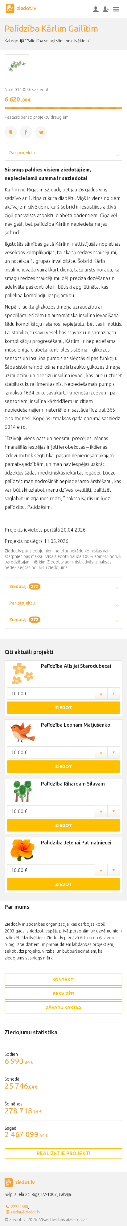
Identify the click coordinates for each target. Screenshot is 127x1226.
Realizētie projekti (64, 1153)
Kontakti (63, 979)
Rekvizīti (63, 993)
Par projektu (22, 152)
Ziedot (63, 707)
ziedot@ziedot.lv (25, 1212)
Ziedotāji (23, 586)
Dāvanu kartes (63, 1007)
